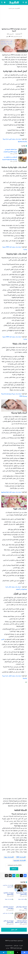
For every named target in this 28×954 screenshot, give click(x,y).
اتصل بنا (21, 945)
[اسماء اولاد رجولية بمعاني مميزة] (21, 902)
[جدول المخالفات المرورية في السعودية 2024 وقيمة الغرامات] (22, 151)
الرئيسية (17, 8)
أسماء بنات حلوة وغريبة (19, 860)
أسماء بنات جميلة (8, 857)
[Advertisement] (14, 19)
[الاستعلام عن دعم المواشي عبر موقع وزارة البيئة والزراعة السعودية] (22, 159)
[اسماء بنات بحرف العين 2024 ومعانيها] (7, 916)
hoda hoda (18, 34)
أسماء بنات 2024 (20, 857)
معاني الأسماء (11, 8)
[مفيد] (14, 2)
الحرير (3, 639)
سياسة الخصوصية (9, 945)
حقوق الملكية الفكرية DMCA (16, 948)
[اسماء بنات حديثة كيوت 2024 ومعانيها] (7, 888)
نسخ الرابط (14, 868)
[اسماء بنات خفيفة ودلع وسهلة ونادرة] (7, 902)
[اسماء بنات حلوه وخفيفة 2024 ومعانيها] (21, 888)
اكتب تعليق (14, 929)
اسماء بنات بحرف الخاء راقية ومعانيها (11, 492)
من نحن (7, 948)
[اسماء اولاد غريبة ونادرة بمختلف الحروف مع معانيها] (21, 916)
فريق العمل (16, 945)
